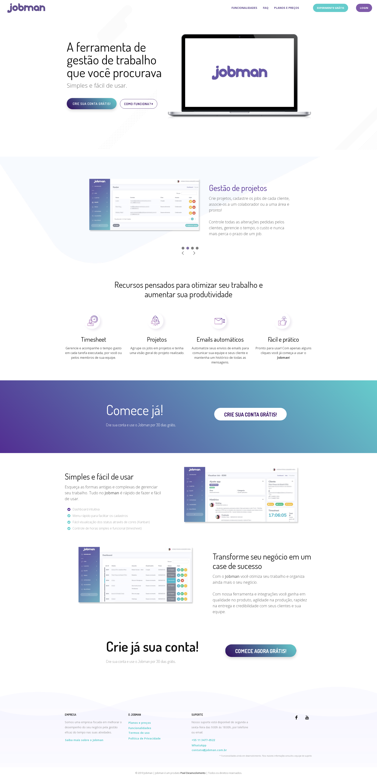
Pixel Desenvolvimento (193, 773)
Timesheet (93, 339)
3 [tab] (192, 248)
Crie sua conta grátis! (92, 104)
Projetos (157, 339)
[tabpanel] (188, 207)
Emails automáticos (220, 339)
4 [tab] (197, 248)
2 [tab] (187, 248)
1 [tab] (183, 248)
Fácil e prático (283, 339)
